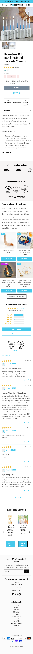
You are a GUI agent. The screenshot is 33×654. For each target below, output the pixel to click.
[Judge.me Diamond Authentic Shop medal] (11, 344)
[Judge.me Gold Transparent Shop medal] (25, 189)
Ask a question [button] (16, 334)
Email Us (16, 582)
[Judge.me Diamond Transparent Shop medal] (20, 344)
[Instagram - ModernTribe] (16, 594)
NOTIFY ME (16, 93)
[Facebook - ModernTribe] (13, 594)
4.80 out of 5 (21, 308)
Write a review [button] (16, 329)
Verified (15, 350)
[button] (16, 24)
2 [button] (15, 497)
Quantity (6, 73)
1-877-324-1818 (18, 585)
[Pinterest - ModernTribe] (19, 594)
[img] (6, 361)
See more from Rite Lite (16, 296)
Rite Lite (6, 65)
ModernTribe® (19, 647)
